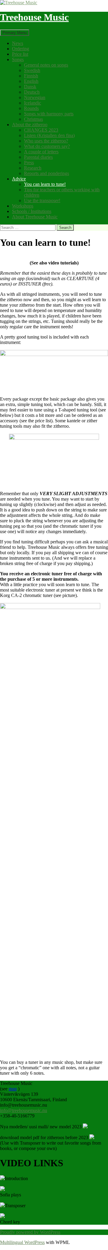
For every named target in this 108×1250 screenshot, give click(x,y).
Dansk (30, 86)
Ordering (20, 48)
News (17, 43)
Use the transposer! (42, 200)
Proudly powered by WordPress (30, 1232)
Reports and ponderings (46, 173)
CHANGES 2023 (41, 130)
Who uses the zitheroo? (46, 140)
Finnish (31, 75)
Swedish (32, 70)
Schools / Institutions (31, 211)
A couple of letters (41, 151)
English (31, 81)
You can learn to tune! (45, 184)
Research (32, 167)
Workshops (22, 205)
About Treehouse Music (35, 216)
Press (29, 162)
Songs (18, 59)
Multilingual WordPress (22, 1242)
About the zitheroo (29, 124)
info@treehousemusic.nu (23, 1110)
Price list (20, 54)
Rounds (31, 108)
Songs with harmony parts (49, 113)
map (13, 1088)
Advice (19, 178)
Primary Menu (14, 32)
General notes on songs (46, 64)
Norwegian (34, 97)
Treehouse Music (34, 17)
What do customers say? (47, 146)
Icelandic (32, 102)
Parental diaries (38, 157)
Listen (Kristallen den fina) (49, 135)
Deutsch (32, 92)
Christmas (33, 119)
